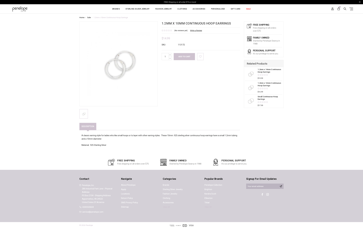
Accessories (199, 9)
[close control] (359, 1)
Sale (248, 9)
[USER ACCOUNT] (332, 8)
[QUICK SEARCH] (345, 8)
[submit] (280, 186)
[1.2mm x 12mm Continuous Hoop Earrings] (250, 87)
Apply (123, 189)
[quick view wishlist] (200, 56)
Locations (125, 194)
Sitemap (125, 207)
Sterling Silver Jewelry (137, 9)
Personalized (218, 9)
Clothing (182, 9)
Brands (116, 9)
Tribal (206, 202)
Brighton (208, 189)
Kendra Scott (210, 194)
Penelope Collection (213, 185)
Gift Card (235, 9)
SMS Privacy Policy (129, 202)
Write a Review (196, 30)
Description (88, 126)
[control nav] (350, 8)
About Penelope (128, 185)
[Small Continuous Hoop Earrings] (250, 101)
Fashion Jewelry (163, 9)
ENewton (208, 198)
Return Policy (127, 198)
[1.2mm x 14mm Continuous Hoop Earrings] (250, 73)
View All (166, 207)
